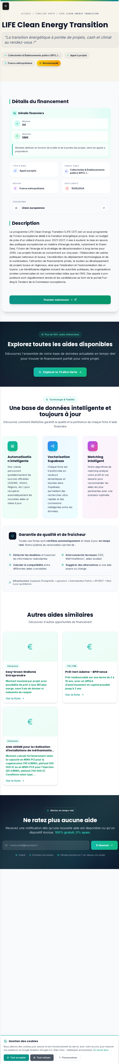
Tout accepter (18, 1057)
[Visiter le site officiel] (104, 208)
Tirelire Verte (45, 14)
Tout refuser (44, 1057)
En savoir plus (100, 1050)
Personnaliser (69, 1057)
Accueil (26, 14)
